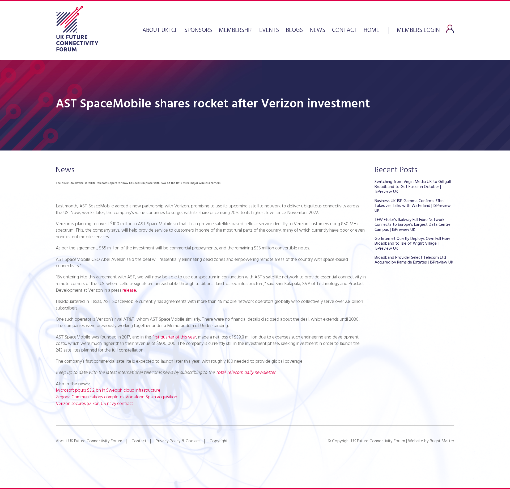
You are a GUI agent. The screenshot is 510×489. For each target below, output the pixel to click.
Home (371, 30)
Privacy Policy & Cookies (178, 441)
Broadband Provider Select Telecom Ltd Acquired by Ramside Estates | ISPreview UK (414, 260)
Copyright (219, 441)
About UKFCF (160, 30)
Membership (236, 30)
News (317, 30)
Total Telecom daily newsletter (245, 373)
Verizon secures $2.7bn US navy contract (94, 404)
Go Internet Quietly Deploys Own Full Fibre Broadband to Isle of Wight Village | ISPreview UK (412, 243)
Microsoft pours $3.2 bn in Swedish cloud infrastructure (108, 390)
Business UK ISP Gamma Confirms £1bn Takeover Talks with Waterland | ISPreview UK (413, 206)
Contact (344, 30)
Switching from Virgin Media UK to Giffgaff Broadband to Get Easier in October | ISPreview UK (413, 186)
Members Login (418, 30)
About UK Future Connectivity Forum (89, 441)
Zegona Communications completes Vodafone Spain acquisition (116, 397)
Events (269, 30)
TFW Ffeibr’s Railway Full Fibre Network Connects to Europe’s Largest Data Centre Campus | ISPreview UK (412, 224)
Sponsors (198, 30)
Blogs (294, 30)
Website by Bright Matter (431, 441)
